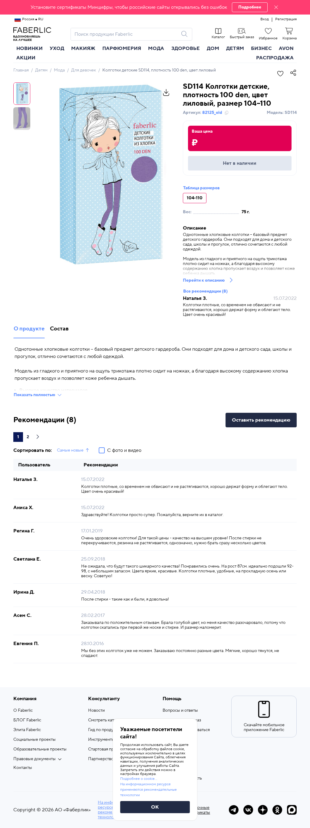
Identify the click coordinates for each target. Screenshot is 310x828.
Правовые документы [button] (34, 759)
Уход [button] (57, 48)
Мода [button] (156, 48)
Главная (21, 70)
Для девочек (83, 70)
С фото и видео (124, 450)
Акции (25, 58)
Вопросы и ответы (180, 710)
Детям (41, 70)
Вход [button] (264, 19)
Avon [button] (286, 48)
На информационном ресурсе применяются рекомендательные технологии (148, 789)
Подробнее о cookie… (138, 779)
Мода (59, 70)
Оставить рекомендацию (261, 420)
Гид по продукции (105, 730)
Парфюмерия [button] (121, 48)
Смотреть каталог (105, 720)
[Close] (276, 7)
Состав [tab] (59, 328)
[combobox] (126, 34)
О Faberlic (23, 710)
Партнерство (101, 759)
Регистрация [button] (286, 19)
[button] (155, 7)
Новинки (29, 48)
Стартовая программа (109, 749)
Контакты (22, 767)
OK (155, 807)
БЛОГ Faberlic (27, 720)
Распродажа (275, 58)
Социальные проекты (34, 739)
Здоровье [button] (185, 48)
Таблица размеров (201, 188)
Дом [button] (213, 48)
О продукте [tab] (29, 328)
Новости (96, 710)
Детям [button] (235, 48)
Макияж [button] (83, 48)
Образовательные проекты (40, 749)
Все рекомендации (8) (205, 291)
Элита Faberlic (27, 730)
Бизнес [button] (261, 48)
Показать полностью (34, 395)
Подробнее (249, 7)
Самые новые (70, 450)
